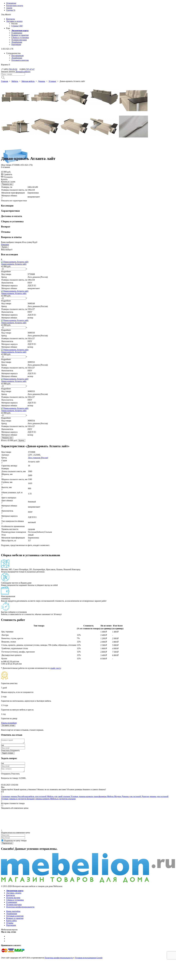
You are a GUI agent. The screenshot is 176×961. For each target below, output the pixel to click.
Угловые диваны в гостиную (14, 799)
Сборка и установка (20, 37)
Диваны (41, 81)
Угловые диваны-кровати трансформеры (89, 796)
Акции (9, 8)
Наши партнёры (13, 911)
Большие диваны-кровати (38, 799)
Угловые (52, 81)
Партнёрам (16, 44)
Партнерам (11, 925)
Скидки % (10, 10)
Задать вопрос (8, 753)
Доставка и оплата (14, 21)
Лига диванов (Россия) (38, 458)
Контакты (10, 19)
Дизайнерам (16, 42)
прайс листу (55, 668)
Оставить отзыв (8, 725)
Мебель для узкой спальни (59, 796)
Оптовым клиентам (20, 60)
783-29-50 (13, 69)
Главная (4, 81)
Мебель (14, 81)
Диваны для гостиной (131, 796)
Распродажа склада (14, 5)
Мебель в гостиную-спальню (63, 799)
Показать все (7, 184)
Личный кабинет (22, 71)
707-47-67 (30, 69)
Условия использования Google (88, 958)
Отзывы (9, 923)
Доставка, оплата (13, 893)
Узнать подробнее (9, 723)
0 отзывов (5, 167)
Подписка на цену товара (15, 840)
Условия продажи (19, 40)
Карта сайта (11, 920)
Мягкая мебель (28, 81)
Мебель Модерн (114, 796)
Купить (4, 247)
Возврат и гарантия (19, 35)
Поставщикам (17, 55)
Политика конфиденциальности (20, 907)
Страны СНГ (17, 26)
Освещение (11, 3)
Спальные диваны (9, 796)
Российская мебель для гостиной (32, 796)
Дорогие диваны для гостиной (154, 796)
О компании (16, 33)
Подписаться (7, 843)
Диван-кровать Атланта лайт (13, 264)
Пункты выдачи (13, 897)
